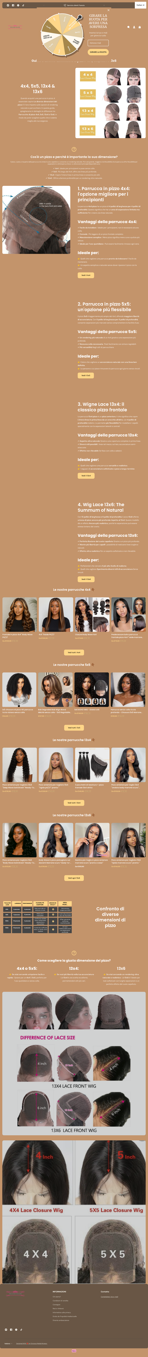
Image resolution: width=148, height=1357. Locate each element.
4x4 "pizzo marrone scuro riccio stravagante (28, 636)
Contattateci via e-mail (109, 1297)
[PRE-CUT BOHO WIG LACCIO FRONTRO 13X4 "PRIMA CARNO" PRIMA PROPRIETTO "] (103, 765)
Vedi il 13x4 (86, 476)
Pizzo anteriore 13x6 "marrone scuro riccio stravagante (60, 861)
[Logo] (15, 27)
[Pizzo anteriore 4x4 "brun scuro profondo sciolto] (103, 614)
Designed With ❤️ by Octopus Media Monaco (31, 1344)
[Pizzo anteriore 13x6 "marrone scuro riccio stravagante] (61, 840)
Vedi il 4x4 (86, 275)
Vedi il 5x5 (86, 375)
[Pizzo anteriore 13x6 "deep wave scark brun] (24, 840)
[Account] (134, 27)
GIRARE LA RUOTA (98, 52)
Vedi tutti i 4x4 (74, 652)
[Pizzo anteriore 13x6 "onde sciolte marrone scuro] (97, 840)
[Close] (108, 10)
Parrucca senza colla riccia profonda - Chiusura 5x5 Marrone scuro (95, 711)
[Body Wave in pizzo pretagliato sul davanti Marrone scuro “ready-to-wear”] (67, 614)
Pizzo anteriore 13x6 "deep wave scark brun (21, 861)
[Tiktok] (23, 5)
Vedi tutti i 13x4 (74, 803)
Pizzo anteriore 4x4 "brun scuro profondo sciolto (100, 636)
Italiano (7, 1344)
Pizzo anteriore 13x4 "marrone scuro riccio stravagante (30, 786)
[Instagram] (8, 5)
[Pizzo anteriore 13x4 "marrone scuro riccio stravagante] (31, 765)
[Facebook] (13, 5)
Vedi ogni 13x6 (74, 878)
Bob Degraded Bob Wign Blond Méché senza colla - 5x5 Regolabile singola (23, 711)
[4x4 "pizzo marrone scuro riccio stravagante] (31, 614)
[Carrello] (139, 27)
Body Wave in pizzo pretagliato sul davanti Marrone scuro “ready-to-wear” (65, 636)
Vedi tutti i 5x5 (74, 728)
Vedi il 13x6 (86, 579)
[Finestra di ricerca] (128, 27)
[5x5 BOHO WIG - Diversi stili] (61, 689)
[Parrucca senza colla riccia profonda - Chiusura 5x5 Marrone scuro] (97, 689)
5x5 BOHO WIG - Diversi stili (56, 709)
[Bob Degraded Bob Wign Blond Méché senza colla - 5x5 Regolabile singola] (24, 689)
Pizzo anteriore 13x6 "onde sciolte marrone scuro (95, 861)
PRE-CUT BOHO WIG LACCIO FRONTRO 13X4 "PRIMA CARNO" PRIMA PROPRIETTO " (100, 786)
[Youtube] (18, 5)
